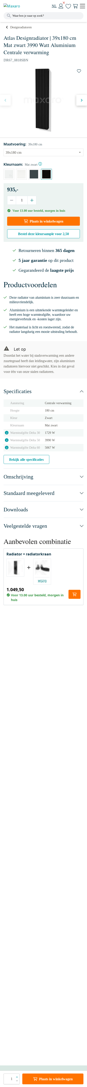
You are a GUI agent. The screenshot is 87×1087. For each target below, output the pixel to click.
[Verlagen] (11, 200)
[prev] (5, 100)
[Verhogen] (31, 200)
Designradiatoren (21, 27)
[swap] (79, 71)
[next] (81, 100)
